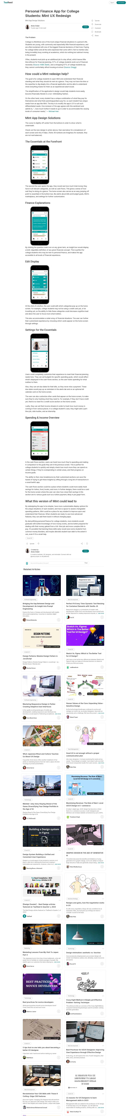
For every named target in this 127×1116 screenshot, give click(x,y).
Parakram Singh (75, 817)
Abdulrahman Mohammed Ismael (37, 1107)
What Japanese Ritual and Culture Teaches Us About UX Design (40, 755)
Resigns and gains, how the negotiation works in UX (85, 904)
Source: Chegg (70, 67)
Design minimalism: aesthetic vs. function (83, 953)
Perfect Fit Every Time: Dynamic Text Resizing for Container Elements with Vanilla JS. (85, 605)
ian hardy (73, 1062)
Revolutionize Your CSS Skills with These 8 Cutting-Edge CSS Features (40, 1095)
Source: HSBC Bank (41, 65)
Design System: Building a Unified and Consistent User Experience (38, 855)
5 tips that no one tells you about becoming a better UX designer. (41, 1049)
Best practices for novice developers (38, 1002)
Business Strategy (73, 898)
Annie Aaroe (30, 768)
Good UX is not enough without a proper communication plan (82, 754)
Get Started (121, 2)
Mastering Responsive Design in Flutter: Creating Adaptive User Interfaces (39, 705)
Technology (71, 948)
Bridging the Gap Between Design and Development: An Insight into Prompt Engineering (38, 606)
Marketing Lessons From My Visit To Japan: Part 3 (41, 953)
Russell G (73, 964)
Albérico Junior (31, 1011)
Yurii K (72, 617)
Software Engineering (30, 599)
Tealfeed (29, 916)
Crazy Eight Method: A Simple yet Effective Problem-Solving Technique (84, 1001)
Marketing (27, 948)
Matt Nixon (30, 1057)
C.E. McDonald (31, 818)
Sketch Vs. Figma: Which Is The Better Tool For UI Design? (83, 654)
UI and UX (29, 538)
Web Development (73, 599)
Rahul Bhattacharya (76, 867)
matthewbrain (74, 667)
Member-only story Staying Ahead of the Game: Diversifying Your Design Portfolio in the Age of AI (40, 806)
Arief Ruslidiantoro (76, 1014)
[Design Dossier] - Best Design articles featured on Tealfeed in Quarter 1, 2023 (39, 905)
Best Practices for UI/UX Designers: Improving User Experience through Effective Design (85, 1051)
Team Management (73, 749)
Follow (85, 27)
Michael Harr (54, 111)
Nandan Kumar (31, 668)
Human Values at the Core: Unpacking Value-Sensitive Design (85, 704)
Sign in (112, 2)
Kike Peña (73, 767)
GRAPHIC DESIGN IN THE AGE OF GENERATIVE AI (84, 854)
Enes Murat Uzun (32, 718)
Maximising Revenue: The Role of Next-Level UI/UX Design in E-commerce (84, 804)
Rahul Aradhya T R (75, 1111)
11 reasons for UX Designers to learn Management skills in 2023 (81, 1099)
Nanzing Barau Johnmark (34, 868)
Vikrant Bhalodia (32, 620)
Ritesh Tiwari (74, 717)
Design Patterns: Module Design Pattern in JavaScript (40, 657)
